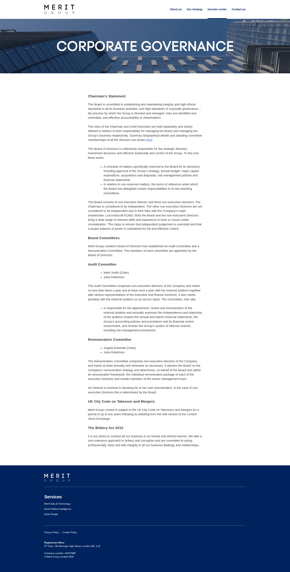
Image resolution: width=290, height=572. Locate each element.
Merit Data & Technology (57, 503)
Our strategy (195, 9)
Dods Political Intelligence (57, 509)
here (149, 140)
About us (176, 9)
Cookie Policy (70, 532)
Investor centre (217, 9)
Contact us (239, 9)
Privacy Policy (51, 532)
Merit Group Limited (59, 9)
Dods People (51, 514)
